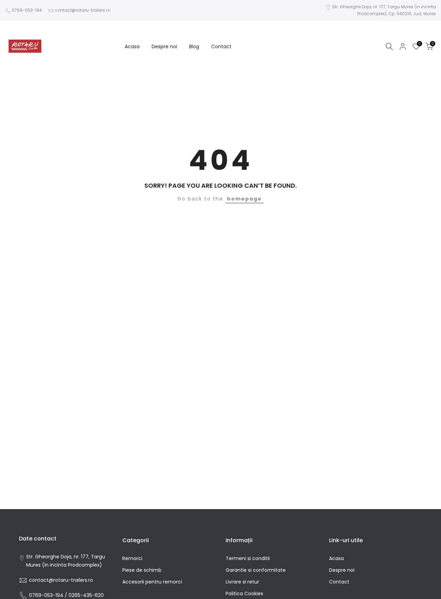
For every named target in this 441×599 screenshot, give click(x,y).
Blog (194, 46)
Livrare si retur (242, 581)
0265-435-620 (86, 595)
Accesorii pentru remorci (152, 581)
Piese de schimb (142, 570)
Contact (221, 46)
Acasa (132, 46)
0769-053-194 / (49, 595)
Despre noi (164, 46)
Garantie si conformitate (256, 570)
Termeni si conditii (248, 558)
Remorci (132, 558)
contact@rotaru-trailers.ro (82, 10)
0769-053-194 (27, 10)
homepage (244, 198)
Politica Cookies (244, 593)
